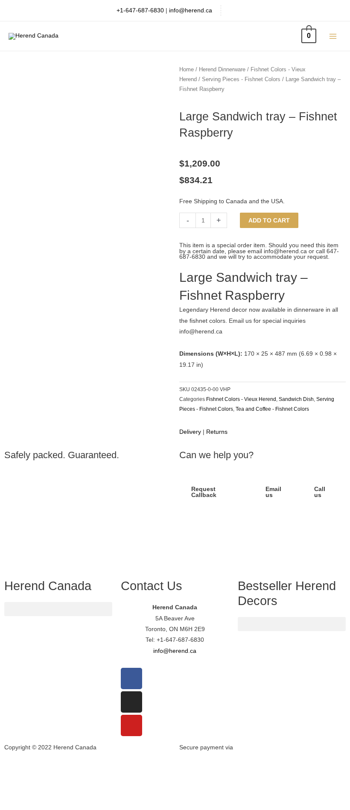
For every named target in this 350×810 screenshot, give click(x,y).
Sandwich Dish (296, 399)
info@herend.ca (190, 10)
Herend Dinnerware (222, 70)
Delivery (190, 432)
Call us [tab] (319, 492)
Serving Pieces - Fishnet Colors (241, 79)
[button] (87, 523)
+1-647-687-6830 (140, 10)
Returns (217, 432)
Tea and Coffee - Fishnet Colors (272, 409)
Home (186, 70)
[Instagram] (131, 702)
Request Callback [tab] (203, 492)
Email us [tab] (273, 492)
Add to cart (269, 220)
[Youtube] (131, 725)
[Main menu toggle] (333, 36)
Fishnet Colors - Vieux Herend (241, 399)
